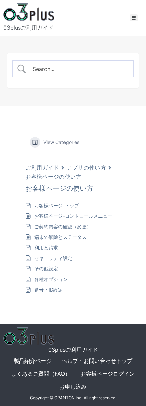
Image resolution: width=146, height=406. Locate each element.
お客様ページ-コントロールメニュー (73, 216)
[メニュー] (134, 17)
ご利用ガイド (42, 167)
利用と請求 (46, 247)
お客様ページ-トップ (56, 205)
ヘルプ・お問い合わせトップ (97, 360)
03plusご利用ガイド (28, 27)
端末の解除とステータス (60, 237)
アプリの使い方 (86, 167)
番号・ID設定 (48, 290)
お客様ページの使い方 (53, 176)
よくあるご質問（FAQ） (40, 373)
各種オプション (51, 279)
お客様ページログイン (107, 373)
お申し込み (73, 386)
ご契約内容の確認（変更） (62, 226)
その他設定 (46, 268)
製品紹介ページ (33, 360)
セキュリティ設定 (53, 258)
